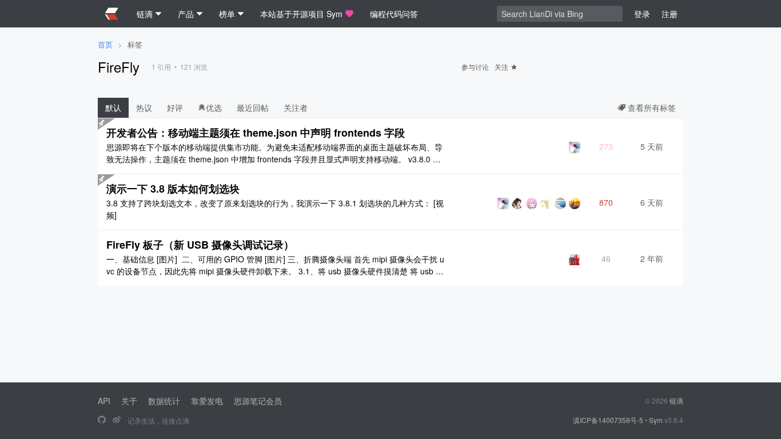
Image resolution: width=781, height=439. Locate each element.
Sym (656, 420)
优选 (214, 107)
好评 (175, 107)
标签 (134, 44)
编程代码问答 (394, 13)
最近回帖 (253, 107)
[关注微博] (117, 420)
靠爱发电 (207, 400)
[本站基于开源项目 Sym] (102, 420)
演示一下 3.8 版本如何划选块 (173, 188)
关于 (129, 400)
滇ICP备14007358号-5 (608, 420)
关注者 (296, 107)
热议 (144, 107)
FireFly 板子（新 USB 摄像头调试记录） (200, 244)
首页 (105, 44)
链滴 (676, 400)
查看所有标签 (650, 107)
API (104, 400)
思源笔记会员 (258, 400)
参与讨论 (475, 66)
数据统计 (164, 400)
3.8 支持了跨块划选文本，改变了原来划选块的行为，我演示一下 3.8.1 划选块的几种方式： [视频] (275, 209)
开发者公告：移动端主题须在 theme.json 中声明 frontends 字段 (255, 132)
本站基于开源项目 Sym (301, 13)
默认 (113, 107)
